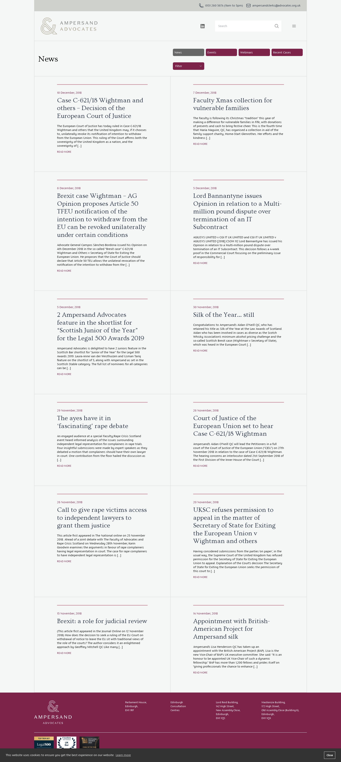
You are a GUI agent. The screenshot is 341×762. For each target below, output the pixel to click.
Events (211, 52)
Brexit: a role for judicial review (102, 621)
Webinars (246, 52)
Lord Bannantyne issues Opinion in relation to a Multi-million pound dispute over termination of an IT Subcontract (237, 211)
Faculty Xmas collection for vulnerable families (232, 104)
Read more (64, 151)
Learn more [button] (123, 755)
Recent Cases (282, 52)
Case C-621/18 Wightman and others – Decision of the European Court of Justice (100, 108)
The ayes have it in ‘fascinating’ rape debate (92, 422)
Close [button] (330, 755)
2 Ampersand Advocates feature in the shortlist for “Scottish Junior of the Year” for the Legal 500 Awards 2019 (100, 326)
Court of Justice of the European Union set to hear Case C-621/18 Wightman (233, 426)
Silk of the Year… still (223, 315)
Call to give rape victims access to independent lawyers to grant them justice (102, 517)
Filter (178, 66)
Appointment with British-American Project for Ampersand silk (231, 628)
